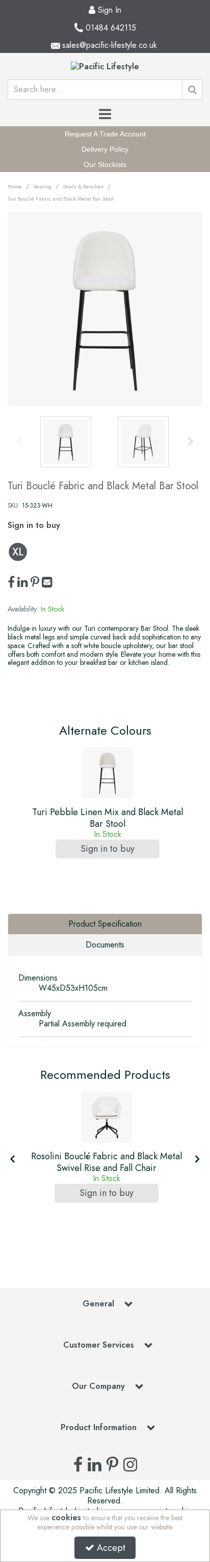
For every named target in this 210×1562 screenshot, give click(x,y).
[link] (11, 582)
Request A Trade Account (105, 134)
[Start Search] (192, 89)
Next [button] (191, 442)
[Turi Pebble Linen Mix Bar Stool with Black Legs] (107, 772)
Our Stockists (105, 164)
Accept (111, 1547)
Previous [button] (19, 442)
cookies (66, 1517)
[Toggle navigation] (105, 114)
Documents (105, 945)
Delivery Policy (105, 149)
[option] (105, 309)
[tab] (105, 924)
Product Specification (105, 924)
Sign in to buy (34, 525)
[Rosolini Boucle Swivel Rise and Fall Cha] (106, 1117)
